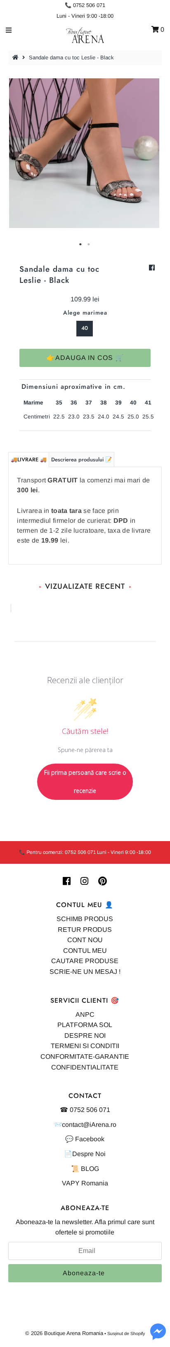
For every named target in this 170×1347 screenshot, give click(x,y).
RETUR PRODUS (85, 929)
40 (84, 328)
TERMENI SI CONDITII (85, 1045)
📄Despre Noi (85, 1153)
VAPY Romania (85, 1183)
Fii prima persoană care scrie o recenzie (85, 782)
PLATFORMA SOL (84, 1024)
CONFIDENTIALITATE (84, 1067)
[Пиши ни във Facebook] (158, 1336)
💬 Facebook (84, 1138)
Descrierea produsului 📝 (81, 459)
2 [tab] (89, 244)
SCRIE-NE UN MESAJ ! (85, 971)
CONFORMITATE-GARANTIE (84, 1056)
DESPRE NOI (85, 1035)
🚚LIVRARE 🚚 (29, 459)
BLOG (90, 1168)
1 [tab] (81, 244)
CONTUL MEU (85, 950)
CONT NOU (85, 939)
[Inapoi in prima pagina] (16, 57)
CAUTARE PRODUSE (84, 960)
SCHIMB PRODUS (85, 918)
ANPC (85, 1014)
